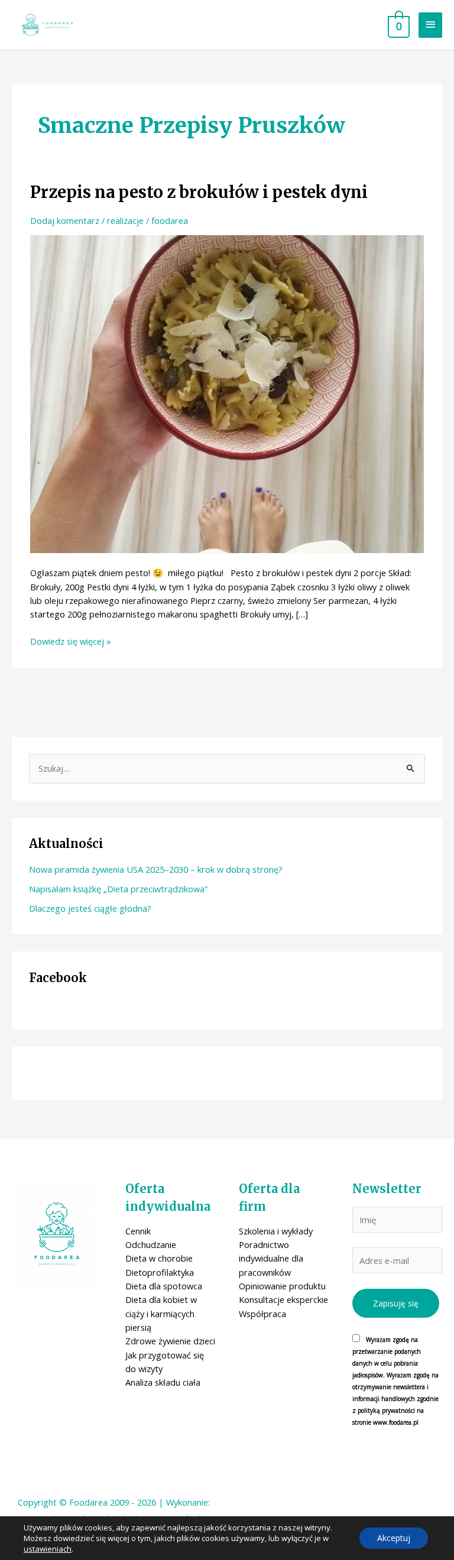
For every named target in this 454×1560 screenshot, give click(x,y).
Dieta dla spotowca (163, 1286)
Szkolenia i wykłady (276, 1231)
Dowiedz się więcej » (70, 641)
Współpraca (262, 1314)
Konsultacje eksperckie (283, 1299)
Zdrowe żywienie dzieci (170, 1341)
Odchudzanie (150, 1244)
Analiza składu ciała (162, 1382)
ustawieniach (48, 1548)
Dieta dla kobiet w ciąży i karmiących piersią (161, 1313)
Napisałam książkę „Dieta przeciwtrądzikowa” (118, 889)
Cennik (138, 1231)
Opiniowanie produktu (282, 1286)
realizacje (125, 220)
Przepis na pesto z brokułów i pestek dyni (199, 192)
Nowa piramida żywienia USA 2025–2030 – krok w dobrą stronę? (156, 869)
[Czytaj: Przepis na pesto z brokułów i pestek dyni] (227, 393)
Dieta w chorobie (159, 1258)
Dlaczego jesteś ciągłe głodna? (90, 908)
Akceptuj (393, 1537)
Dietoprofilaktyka (159, 1272)
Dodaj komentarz (64, 220)
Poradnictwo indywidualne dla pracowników (271, 1258)
